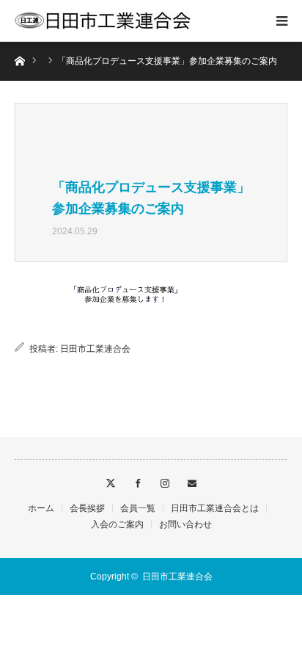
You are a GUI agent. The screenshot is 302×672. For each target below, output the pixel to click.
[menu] (281, 20)
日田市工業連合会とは (215, 508)
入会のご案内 (117, 524)
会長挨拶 (87, 508)
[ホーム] (19, 59)
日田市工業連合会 (95, 349)
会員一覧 (137, 508)
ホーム (41, 508)
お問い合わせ (185, 524)
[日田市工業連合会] (103, 20)
